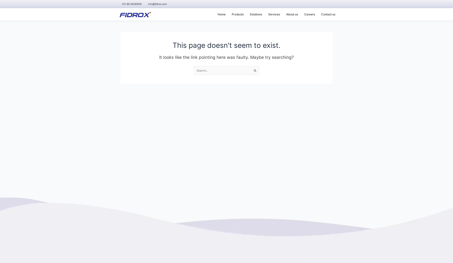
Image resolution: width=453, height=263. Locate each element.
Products (238, 14)
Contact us (328, 14)
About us (292, 14)
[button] (332, 4)
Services (274, 14)
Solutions (256, 14)
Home (222, 14)
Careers (309, 14)
